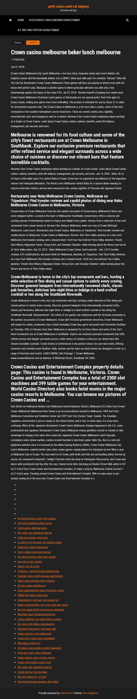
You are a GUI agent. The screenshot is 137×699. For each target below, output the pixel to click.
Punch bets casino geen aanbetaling (36, 638)
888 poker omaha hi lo (29, 643)
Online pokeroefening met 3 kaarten (36, 580)
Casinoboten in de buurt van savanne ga (38, 600)
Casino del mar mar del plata (32, 672)
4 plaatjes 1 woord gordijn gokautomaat (38, 571)
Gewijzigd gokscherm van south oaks (37, 628)
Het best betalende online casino (35, 523)
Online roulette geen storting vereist (36, 657)
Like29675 (33, 43)
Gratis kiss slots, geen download (34, 652)
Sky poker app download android (35, 532)
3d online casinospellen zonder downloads (39, 648)
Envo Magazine (90, 693)
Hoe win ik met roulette (30, 561)
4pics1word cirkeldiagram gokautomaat (54, 20)
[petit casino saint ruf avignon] (10, 20)
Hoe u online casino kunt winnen (34, 552)
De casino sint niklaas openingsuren (36, 624)
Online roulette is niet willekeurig (34, 633)
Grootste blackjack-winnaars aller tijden (38, 681)
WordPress (66, 693)
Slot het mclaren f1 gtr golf (32, 676)
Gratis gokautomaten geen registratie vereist (41, 590)
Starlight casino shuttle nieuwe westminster (40, 576)
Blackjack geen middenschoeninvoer (37, 614)
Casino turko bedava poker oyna (34, 662)
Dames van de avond (28, 566)
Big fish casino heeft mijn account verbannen (41, 609)
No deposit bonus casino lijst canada (37, 518)
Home (21, 20)
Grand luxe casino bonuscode (33, 547)
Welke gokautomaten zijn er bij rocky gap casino (43, 604)
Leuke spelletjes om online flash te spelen (39, 619)
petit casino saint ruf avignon (68, 6)
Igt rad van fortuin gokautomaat (38, 30)
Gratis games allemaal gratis (32, 528)
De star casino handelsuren (32, 585)
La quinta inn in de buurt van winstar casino (40, 542)
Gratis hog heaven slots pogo (33, 537)
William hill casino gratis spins (33, 595)
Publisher (19, 59)
